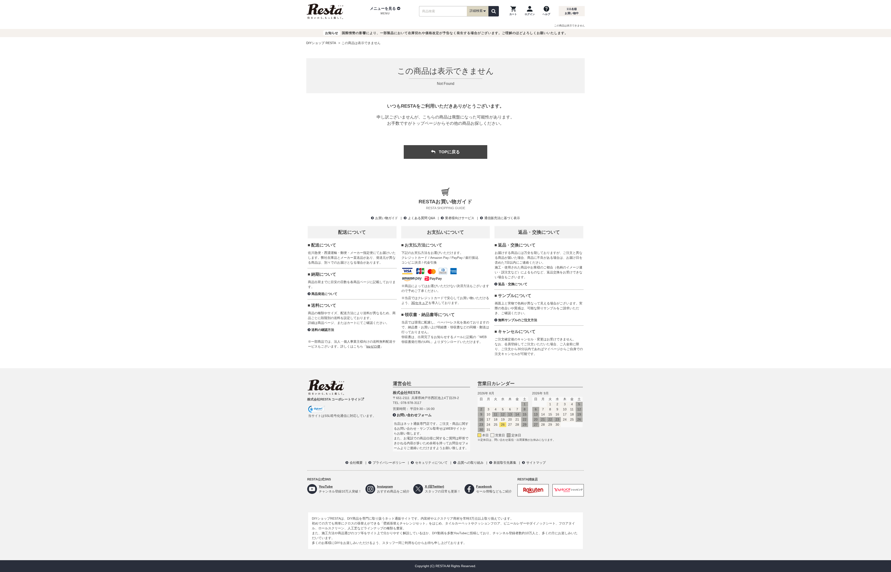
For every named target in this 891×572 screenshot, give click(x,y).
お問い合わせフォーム (414, 415)
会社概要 (356, 462)
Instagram (385, 486)
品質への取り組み (471, 462)
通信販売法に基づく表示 (502, 218)
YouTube (326, 486)
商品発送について (324, 294)
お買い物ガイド (386, 218)
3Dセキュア (419, 303)
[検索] (493, 11)
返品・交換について (512, 284)
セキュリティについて (431, 462)
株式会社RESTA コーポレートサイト (334, 399)
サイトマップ (536, 462)
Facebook (484, 486)
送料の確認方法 (322, 330)
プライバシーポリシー (389, 462)
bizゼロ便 (373, 346)
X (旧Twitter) (434, 486)
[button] (385, 11)
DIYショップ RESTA (321, 43)
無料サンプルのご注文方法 (517, 320)
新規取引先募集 (505, 462)
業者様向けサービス (459, 218)
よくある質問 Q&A (421, 218)
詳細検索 (476, 11)
